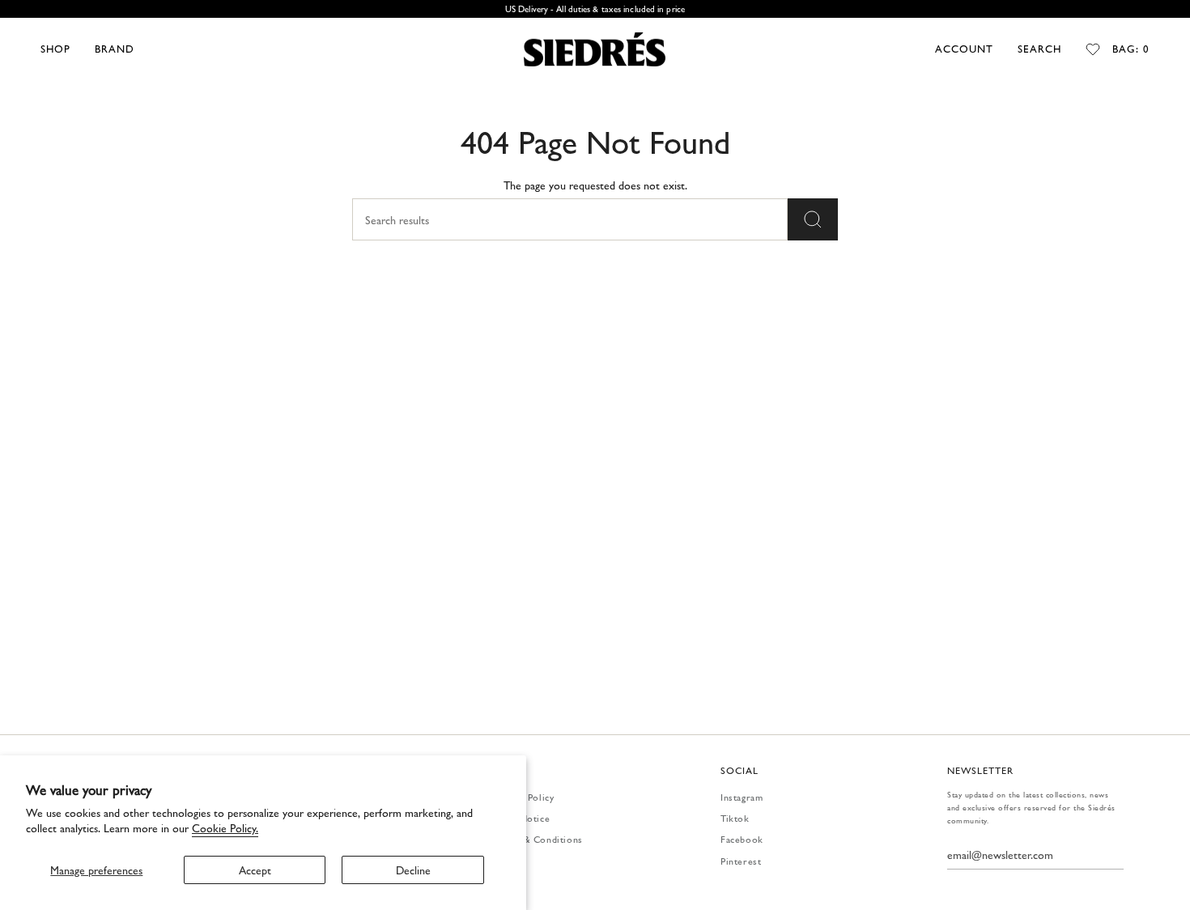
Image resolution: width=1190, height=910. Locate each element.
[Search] (813, 219)
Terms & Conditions (538, 838)
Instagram (741, 796)
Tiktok (735, 817)
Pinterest (740, 860)
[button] (55, 49)
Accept (255, 869)
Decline (413, 869)
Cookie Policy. (225, 827)
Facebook (741, 838)
